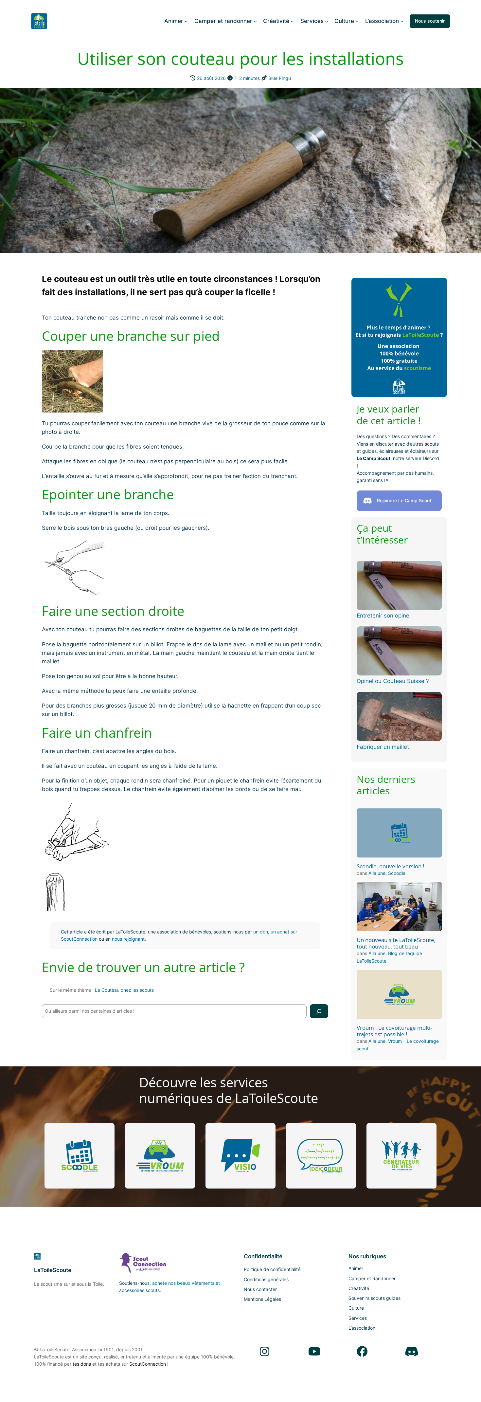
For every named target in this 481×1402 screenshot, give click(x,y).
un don (260, 931)
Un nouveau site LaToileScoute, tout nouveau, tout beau (396, 943)
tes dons (82, 1364)
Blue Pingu (279, 78)
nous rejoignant (128, 939)
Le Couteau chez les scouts (124, 990)
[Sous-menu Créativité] (292, 21)
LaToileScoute (52, 1270)
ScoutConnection (147, 1364)
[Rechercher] (319, 1011)
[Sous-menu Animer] (186, 21)
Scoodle (396, 873)
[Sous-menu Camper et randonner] (255, 21)
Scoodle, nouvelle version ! (390, 866)
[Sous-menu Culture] (357, 21)
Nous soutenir (430, 21)
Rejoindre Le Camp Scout (404, 500)
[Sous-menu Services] (326, 21)
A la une (376, 873)
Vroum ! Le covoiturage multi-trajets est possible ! (394, 1031)
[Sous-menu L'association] (401, 21)
